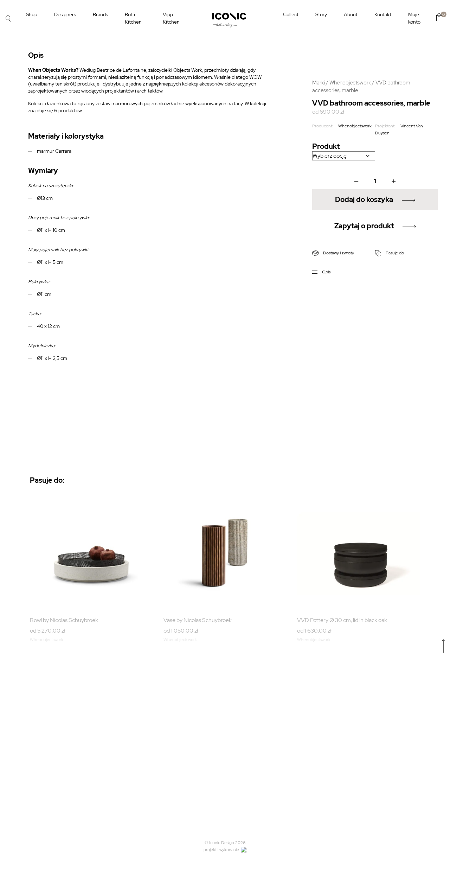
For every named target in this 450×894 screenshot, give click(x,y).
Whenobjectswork (350, 82)
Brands (100, 14)
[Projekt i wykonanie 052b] (243, 849)
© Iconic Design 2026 (225, 842)
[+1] (393, 181)
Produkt (326, 146)
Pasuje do (394, 253)
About (351, 14)
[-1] (356, 181)
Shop (31, 14)
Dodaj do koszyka (364, 199)
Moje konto (414, 18)
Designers (65, 14)
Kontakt (382, 14)
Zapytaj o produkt (364, 225)
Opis (325, 272)
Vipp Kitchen (171, 18)
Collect (290, 14)
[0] (439, 17)
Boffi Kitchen (133, 18)
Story (321, 14)
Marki (318, 82)
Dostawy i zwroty (338, 253)
